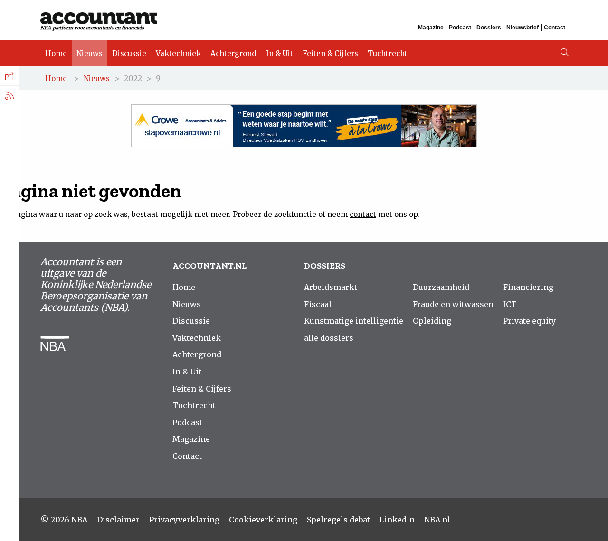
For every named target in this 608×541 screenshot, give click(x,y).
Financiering (528, 287)
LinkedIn (397, 519)
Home (56, 53)
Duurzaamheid (441, 287)
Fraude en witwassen (453, 304)
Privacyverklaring (184, 519)
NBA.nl (437, 519)
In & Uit (279, 53)
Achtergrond (233, 53)
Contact (554, 27)
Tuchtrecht (388, 53)
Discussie (129, 53)
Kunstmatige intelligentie (353, 321)
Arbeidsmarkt (330, 287)
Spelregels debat (338, 519)
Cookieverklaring (263, 519)
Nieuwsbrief (522, 27)
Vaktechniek (178, 53)
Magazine (431, 27)
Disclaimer (118, 519)
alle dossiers (328, 338)
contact (363, 214)
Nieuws (89, 53)
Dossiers (488, 27)
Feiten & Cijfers (330, 53)
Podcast (460, 27)
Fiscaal (318, 304)
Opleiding (432, 321)
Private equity (529, 321)
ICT (510, 304)
